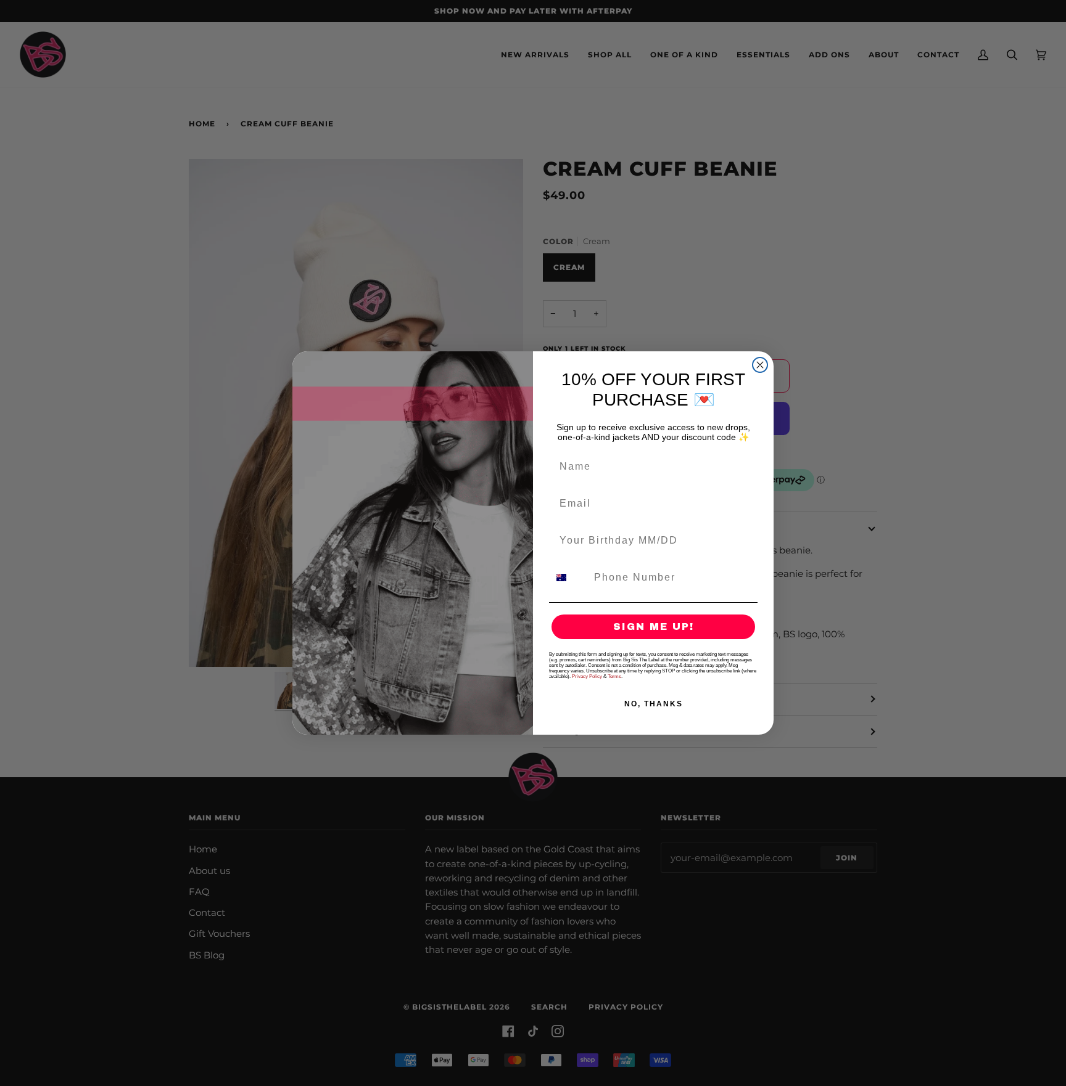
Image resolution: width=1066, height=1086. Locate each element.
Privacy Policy (587, 676)
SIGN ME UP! (653, 626)
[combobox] (569, 577)
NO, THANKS (653, 704)
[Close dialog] (760, 364)
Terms (614, 676)
